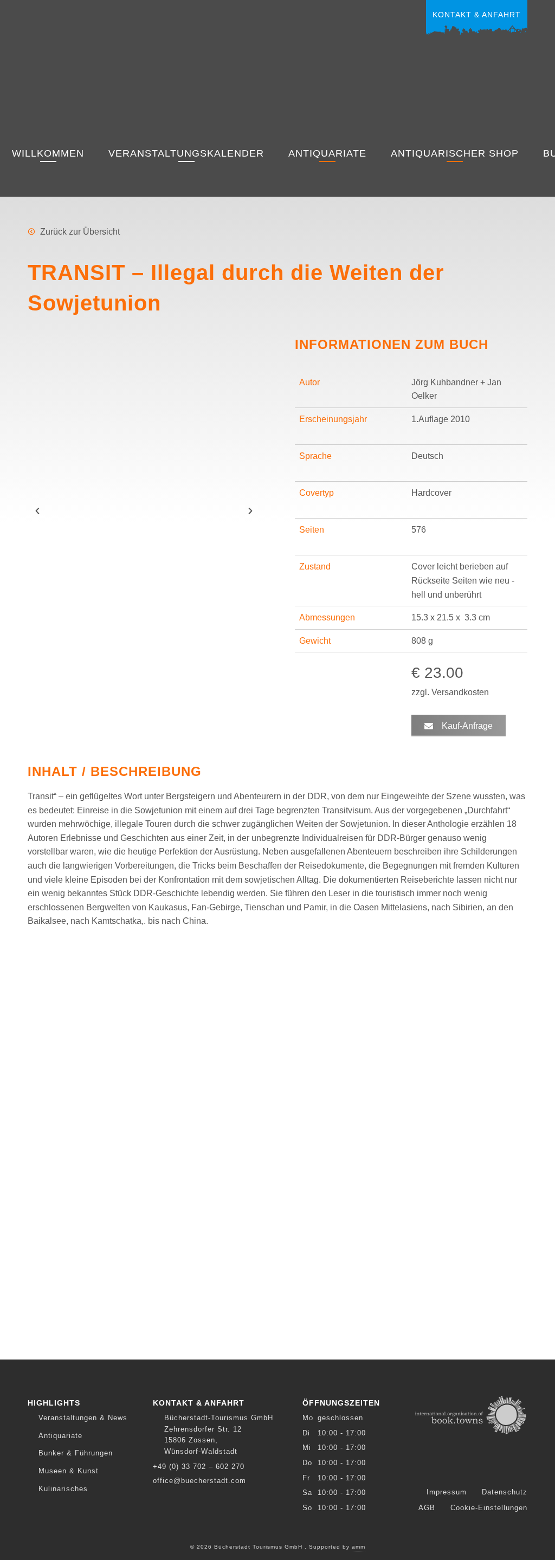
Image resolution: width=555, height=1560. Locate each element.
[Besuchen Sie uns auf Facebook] (458, 1467)
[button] (37, 511)
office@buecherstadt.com (199, 1481)
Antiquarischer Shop (455, 153)
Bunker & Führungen (75, 1453)
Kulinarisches (63, 1489)
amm (358, 1547)
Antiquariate (327, 153)
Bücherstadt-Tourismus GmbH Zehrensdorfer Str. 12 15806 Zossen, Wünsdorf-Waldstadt (218, 1434)
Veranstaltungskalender (186, 153)
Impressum (447, 1492)
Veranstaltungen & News (82, 1418)
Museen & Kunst (68, 1471)
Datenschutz (504, 1492)
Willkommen (48, 153)
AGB (426, 1508)
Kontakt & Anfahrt (477, 14)
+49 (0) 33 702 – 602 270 (198, 1466)
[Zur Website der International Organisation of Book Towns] (471, 1414)
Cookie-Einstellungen (488, 1508)
